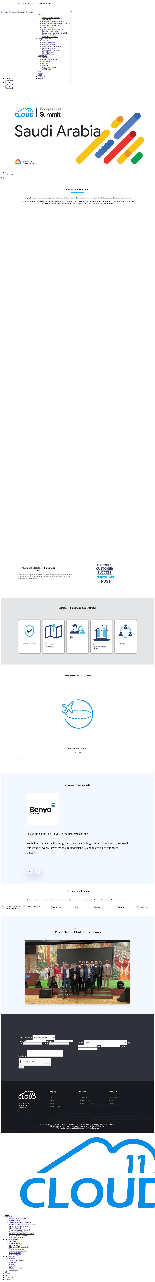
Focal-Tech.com (93, 1128)
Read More (77, 753)
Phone (123, 1046)
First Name (22, 1041)
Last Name (50, 1041)
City (128, 1043)
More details (9, 80)
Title (99, 1046)
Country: (81, 1043)
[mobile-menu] (71, 46)
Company (46, 1043)
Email (21, 1043)
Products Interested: (25, 1037)
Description (22, 1056)
